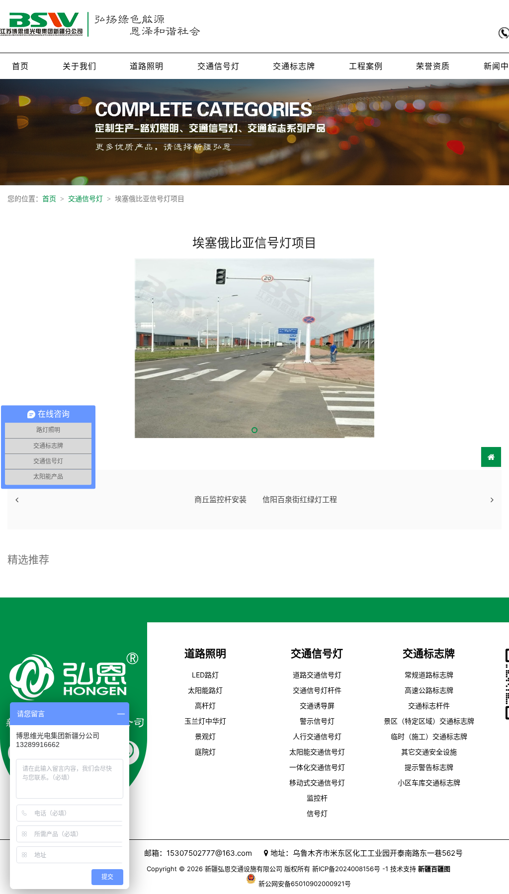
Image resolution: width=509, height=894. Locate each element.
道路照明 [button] (147, 66)
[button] (254, 430)
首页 (20, 66)
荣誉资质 (433, 66)
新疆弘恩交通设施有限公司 (243, 869)
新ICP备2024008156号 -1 (350, 869)
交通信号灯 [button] (218, 66)
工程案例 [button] (366, 66)
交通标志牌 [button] (294, 66)
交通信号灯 (85, 198)
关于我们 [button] (79, 66)
